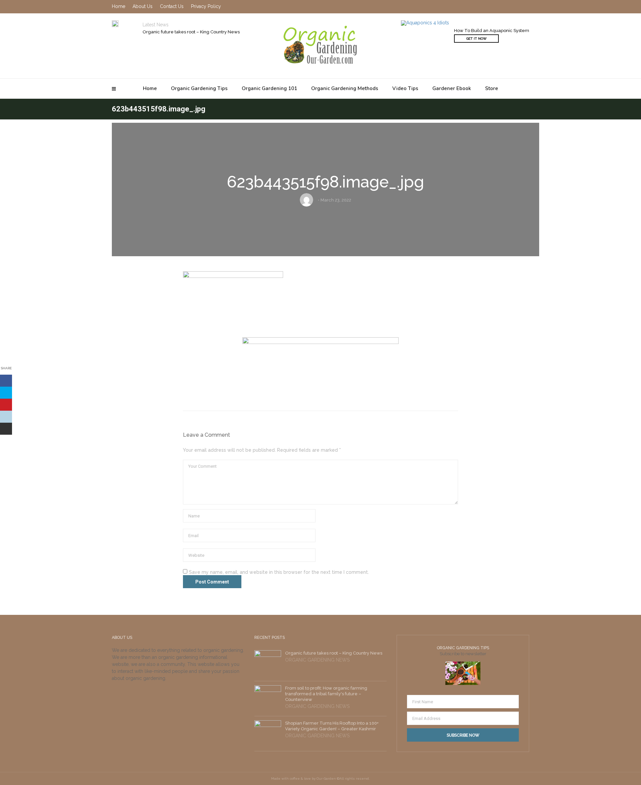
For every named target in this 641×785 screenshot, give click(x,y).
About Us (143, 6)
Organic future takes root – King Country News (191, 31)
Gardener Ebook (451, 88)
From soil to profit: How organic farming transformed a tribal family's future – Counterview (326, 694)
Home (150, 88)
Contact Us (172, 6)
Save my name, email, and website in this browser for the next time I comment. (279, 572)
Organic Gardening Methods (344, 88)
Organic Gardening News (317, 660)
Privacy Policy (206, 6)
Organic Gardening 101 (269, 88)
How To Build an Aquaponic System (491, 30)
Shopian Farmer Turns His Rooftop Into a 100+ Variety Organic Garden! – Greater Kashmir (332, 726)
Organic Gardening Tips (199, 88)
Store (491, 88)
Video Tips (405, 88)
